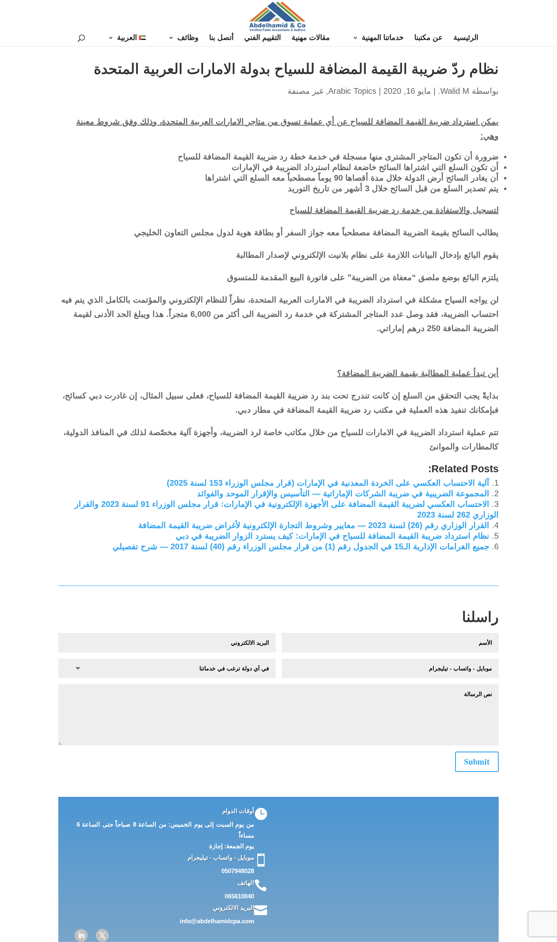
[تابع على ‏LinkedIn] (81, 935)
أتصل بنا (221, 38)
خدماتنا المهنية (383, 38)
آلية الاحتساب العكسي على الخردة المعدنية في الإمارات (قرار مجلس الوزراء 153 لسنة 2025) (328, 482)
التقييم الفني (262, 38)
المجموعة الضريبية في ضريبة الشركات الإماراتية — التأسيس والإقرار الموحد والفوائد (343, 493)
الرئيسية (465, 38)
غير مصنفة (305, 90)
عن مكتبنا (428, 38)
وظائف (188, 38)
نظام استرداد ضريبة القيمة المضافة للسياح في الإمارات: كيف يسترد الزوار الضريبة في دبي (332, 535)
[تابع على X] (102, 935)
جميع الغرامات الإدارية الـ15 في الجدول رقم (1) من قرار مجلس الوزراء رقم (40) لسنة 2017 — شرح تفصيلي (301, 546)
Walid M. (453, 90)
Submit (477, 761)
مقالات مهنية (311, 38)
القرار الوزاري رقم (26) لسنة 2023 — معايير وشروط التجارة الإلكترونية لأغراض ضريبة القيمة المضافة (313, 525)
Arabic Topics (352, 90)
